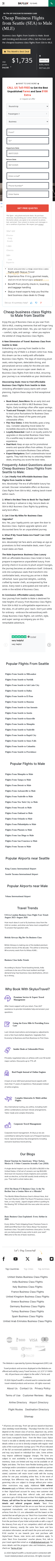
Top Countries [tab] (12, 1269)
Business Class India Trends (17, 960)
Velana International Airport (18, 896)
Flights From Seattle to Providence (20, 752)
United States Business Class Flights (27, 1276)
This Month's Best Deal (17, 51)
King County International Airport (20, 869)
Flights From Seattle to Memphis (20, 724)
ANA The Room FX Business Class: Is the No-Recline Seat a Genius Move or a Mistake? (25, 1190)
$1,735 (22, 60)
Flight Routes (15, 1409)
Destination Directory (37, 1409)
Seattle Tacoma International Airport (21, 874)
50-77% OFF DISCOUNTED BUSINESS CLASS (20, 13)
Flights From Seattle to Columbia (20, 746)
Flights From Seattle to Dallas (18, 691)
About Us (12, 1388)
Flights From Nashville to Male (19, 796)
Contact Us (26, 1388)
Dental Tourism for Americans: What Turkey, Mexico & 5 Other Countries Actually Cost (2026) (27, 1162)
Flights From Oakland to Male (19, 813)
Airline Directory (18, 1402)
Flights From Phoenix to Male (18, 830)
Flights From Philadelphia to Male (20, 824)
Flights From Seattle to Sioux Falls (20, 741)
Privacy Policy (42, 1388)
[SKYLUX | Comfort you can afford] (27, 3)
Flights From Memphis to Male (19, 774)
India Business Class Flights (27, 1281)
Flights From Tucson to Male (18, 847)
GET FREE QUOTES (27, 208)
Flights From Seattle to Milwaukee (20, 674)
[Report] (41, 303)
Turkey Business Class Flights (27, 1311)
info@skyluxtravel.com (40, 1542)
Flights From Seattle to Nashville (19, 730)
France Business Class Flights (27, 1291)
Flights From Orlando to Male (18, 819)
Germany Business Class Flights (27, 1306)
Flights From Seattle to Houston (19, 702)
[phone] (51, 3)
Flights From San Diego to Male (19, 835)
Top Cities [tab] (28, 1269)
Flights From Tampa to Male (18, 780)
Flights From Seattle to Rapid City (20, 735)
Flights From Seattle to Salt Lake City (22, 685)
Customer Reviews (33, 1395)
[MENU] (3, 3)
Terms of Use (13, 1395)
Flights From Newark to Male (18, 808)
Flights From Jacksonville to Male (20, 791)
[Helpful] (31, 303)
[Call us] (51, 3)
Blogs (49, 1395)
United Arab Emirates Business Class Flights (27, 1321)
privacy (40, 224)
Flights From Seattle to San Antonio (21, 707)
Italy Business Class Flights (27, 1286)
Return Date (11, 159)
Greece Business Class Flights (27, 1301)
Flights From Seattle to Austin (18, 713)
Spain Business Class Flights (27, 1316)
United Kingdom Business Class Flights (27, 1296)
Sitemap (28, 1416)
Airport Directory (38, 1402)
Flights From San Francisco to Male (21, 841)
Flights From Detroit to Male (18, 785)
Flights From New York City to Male (21, 802)
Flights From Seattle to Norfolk (19, 680)
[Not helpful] (36, 303)
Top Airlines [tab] (44, 1269)
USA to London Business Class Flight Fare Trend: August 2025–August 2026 (27, 916)
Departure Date (12, 148)
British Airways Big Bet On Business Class (23, 937)
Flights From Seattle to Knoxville (20, 719)
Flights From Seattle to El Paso (19, 696)
